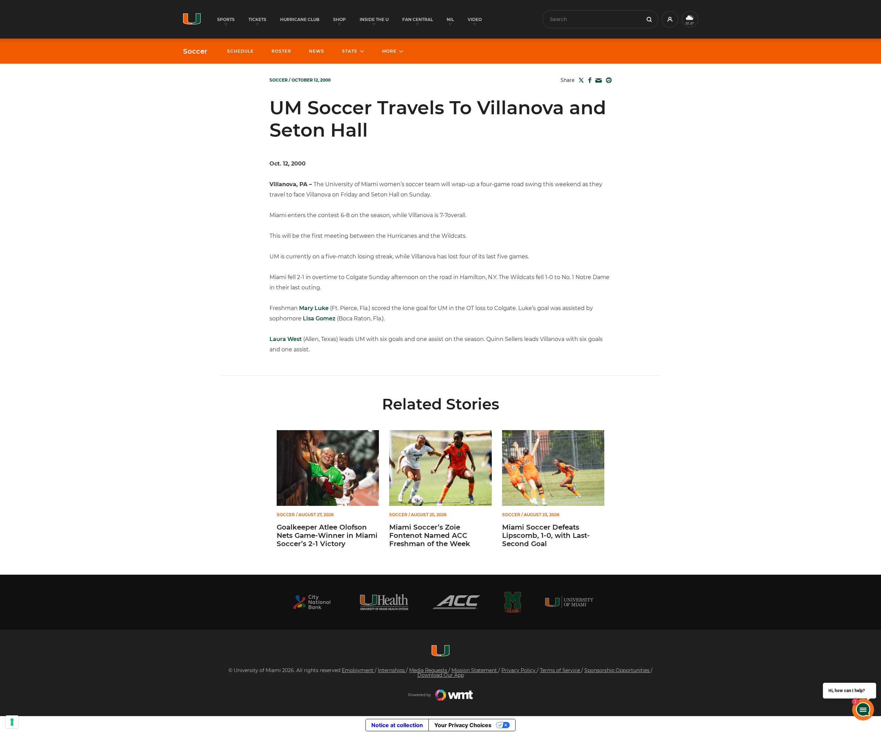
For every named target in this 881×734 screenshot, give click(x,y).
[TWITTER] (580, 80)
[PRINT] (607, 80)
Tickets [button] (257, 19)
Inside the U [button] (374, 19)
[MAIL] (597, 80)
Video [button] (475, 19)
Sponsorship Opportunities (617, 670)
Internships (392, 670)
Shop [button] (339, 19)
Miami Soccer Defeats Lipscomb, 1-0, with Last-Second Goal (546, 535)
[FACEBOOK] (588, 80)
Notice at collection (397, 725)
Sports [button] (226, 19)
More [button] (389, 51)
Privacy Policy (519, 670)
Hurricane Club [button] (299, 19)
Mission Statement (475, 670)
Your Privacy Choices (462, 725)
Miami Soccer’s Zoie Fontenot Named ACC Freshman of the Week (429, 535)
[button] (670, 19)
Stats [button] (349, 51)
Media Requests (428, 670)
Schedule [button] (240, 51)
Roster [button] (281, 51)
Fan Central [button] (417, 19)
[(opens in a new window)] (312, 602)
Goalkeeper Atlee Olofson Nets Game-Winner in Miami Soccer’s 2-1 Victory (327, 535)
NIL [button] (450, 19)
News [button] (316, 51)
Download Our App (440, 675)
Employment (358, 670)
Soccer (195, 51)
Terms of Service (560, 670)
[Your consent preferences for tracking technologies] (12, 721)
